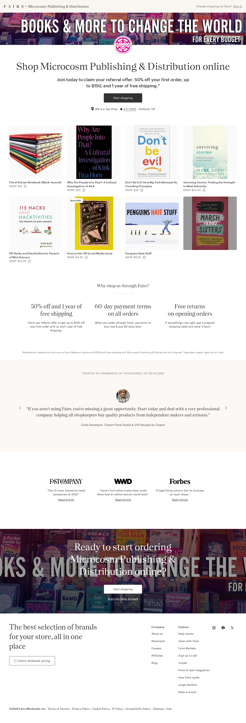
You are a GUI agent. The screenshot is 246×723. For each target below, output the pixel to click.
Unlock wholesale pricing (34, 660)
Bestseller (75, 200)
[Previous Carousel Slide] (20, 408)
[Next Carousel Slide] (226, 408)
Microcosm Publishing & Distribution (147, 352)
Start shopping (123, 97)
